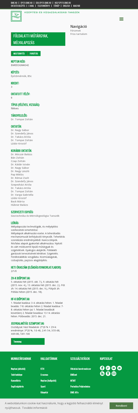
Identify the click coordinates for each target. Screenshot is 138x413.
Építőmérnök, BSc (21, 76)
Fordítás (34, 53)
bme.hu (14, 3)
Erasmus (44, 374)
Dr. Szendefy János (22, 133)
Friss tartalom (78, 34)
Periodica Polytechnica (80, 386)
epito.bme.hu (26, 3)
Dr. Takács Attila (21, 136)
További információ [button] (34, 408)
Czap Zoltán (18, 161)
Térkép (56, 6)
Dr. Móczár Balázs (21, 154)
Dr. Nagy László (20, 171)
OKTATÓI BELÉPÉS (18, 6)
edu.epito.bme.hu (43, 3)
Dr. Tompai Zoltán (22, 119)
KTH (42, 368)
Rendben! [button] (121, 405)
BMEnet (73, 374)
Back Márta (18, 201)
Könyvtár (44, 392)
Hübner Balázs (19, 204)
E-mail (31, 6)
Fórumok (75, 30)
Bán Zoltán (17, 157)
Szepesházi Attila (21, 184)
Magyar (76, 6)
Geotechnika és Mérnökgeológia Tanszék (35, 215)
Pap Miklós (17, 174)
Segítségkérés (17, 386)
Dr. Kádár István (20, 164)
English (66, 6)
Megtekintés (19, 53)
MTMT (73, 380)
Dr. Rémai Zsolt (20, 177)
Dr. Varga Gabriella (22, 194)
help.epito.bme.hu (63, 3)
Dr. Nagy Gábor (20, 130)
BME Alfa (74, 392)
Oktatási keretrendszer (80, 368)
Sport (43, 386)
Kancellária (16, 380)
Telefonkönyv (43, 6)
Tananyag (17, 341)
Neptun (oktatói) (18, 368)
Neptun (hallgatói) (48, 380)
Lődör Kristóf (19, 143)
